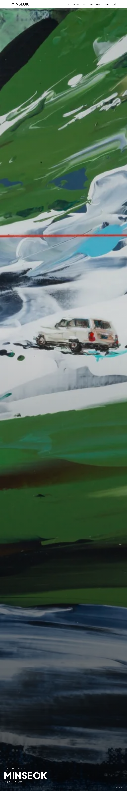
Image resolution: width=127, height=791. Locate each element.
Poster (91, 4)
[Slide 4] (121, 787)
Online (98, 4)
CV (69, 4)
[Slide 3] (119, 787)
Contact (106, 4)
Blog (84, 4)
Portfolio (76, 4)
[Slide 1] (116, 787)
